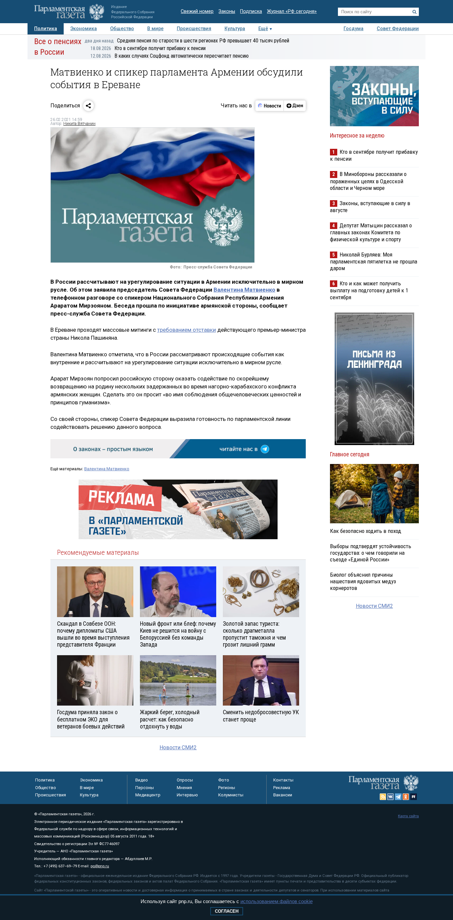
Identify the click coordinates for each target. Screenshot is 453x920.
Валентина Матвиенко (244, 289)
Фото (223, 779)
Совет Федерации (398, 28)
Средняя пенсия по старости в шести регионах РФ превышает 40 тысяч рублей (187, 40)
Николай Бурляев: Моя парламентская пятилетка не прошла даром (373, 261)
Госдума (353, 28)
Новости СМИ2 (178, 747)
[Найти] (414, 12)
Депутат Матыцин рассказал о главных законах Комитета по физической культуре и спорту (371, 232)
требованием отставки (186, 329)
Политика (45, 28)
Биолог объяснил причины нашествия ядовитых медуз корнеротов (363, 581)
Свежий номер (197, 11)
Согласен (226, 911)
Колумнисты (230, 794)
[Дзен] (295, 105)
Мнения (184, 787)
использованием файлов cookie (276, 901)
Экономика (83, 28)
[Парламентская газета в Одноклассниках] (406, 796)
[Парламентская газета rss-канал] (383, 796)
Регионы (226, 787)
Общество (122, 28)
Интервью (187, 794)
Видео (141, 779)
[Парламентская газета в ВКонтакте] (390, 796)
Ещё (263, 28)
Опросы (185, 779)
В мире (155, 28)
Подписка (251, 11)
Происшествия (194, 28)
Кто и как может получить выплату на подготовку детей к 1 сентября (369, 290)
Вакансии (282, 794)
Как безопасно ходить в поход (365, 531)
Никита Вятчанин (79, 123)
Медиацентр (148, 794)
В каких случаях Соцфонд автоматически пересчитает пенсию (170, 56)
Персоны (144, 787)
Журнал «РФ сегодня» (292, 11)
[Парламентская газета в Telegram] (398, 796)
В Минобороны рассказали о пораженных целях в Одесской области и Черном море (368, 181)
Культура (235, 28)
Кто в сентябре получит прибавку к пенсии (148, 48)
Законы (227, 11)
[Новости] (269, 105)
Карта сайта (408, 816)
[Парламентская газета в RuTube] (413, 796)
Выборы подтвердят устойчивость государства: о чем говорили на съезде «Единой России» (370, 553)
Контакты (283, 779)
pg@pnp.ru (100, 866)
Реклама (281, 787)
